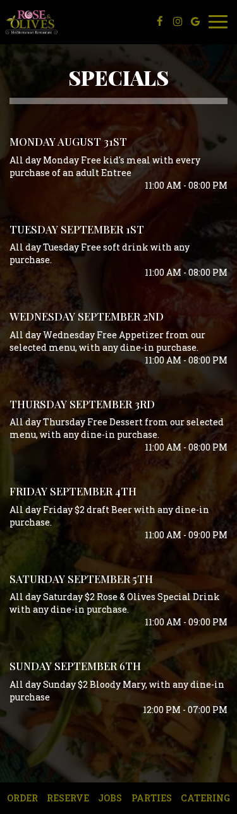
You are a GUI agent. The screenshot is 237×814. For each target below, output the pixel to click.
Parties (151, 798)
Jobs (110, 798)
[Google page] (195, 21)
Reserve (68, 798)
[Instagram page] (177, 21)
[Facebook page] (160, 21)
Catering (205, 798)
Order (22, 798)
